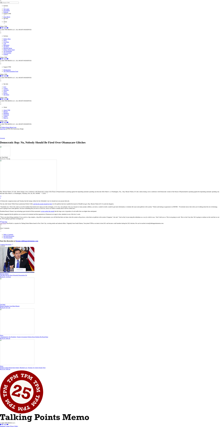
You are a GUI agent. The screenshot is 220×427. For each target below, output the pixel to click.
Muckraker (6, 45)
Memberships (7, 70)
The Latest (6, 9)
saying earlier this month (47, 211)
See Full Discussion (8, 236)
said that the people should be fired (42, 204)
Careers (5, 116)
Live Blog (6, 42)
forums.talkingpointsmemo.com (27, 241)
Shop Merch (6, 17)
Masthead (6, 113)
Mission (5, 111)
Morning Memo (7, 48)
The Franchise (7, 53)
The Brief (6, 46)
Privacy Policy (14, 426)
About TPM (6, 110)
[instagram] (6, 28)
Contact (5, 88)
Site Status (6, 94)
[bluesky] (0, 28)
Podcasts (5, 12)
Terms (5, 91)
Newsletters (6, 10)
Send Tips (2, 129)
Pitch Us (5, 118)
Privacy (5, 93)
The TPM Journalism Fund (10, 71)
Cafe (4, 43)
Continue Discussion (6, 244)
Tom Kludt (3, 223)
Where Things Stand (9, 49)
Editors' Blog (7, 39)
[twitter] (4, 424)
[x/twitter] (4, 28)
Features (5, 54)
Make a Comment (8, 234)
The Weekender (7, 51)
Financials (6, 115)
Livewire (2, 138)
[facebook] (2, 28)
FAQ (4, 87)
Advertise (6, 90)
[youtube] (7, 28)
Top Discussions (7, 237)
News (5, 40)
